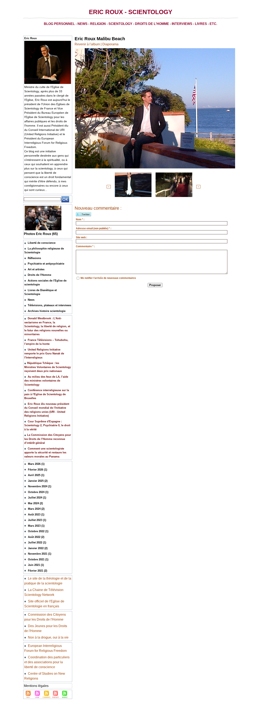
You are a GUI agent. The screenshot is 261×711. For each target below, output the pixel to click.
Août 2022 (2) (36, 537)
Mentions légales (36, 686)
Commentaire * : (85, 246)
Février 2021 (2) (37, 570)
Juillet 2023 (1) (37, 520)
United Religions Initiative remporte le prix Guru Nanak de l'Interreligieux (44, 353)
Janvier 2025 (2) (38, 480)
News (31, 299)
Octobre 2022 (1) (38, 531)
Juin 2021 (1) (36, 564)
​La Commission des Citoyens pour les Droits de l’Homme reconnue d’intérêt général (47, 438)
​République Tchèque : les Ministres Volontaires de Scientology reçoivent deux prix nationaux (47, 367)
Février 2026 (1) (37, 469)
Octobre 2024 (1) (38, 492)
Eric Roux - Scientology (130, 12)
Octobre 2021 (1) (38, 559)
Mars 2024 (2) (36, 508)
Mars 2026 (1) (36, 463)
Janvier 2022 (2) (38, 548)
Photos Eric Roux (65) (41, 234)
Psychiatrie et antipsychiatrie (46, 263)
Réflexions (34, 258)
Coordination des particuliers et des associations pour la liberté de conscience (47, 662)
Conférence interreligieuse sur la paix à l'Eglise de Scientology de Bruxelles (46, 394)
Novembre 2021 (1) (39, 553)
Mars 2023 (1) (36, 525)
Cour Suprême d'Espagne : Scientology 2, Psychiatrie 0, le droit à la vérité (47, 425)
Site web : (81, 237)
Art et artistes (36, 269)
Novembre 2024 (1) (39, 486)
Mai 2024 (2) (35, 503)
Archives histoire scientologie (46, 311)
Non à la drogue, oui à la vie (48, 637)
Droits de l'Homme (39, 274)
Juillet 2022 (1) (37, 542)
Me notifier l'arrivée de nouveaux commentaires (108, 278)
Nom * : (80, 219)
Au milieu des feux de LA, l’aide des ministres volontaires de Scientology (46, 380)
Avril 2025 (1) (36, 475)
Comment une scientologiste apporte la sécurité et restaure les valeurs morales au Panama (45, 452)
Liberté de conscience (41, 242)
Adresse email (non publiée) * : (93, 228)
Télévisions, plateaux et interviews (49, 305)
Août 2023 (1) (36, 514)
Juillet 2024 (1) (37, 497)
